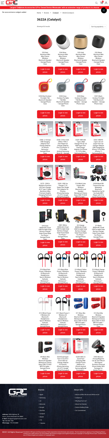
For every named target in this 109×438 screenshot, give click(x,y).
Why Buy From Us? (81, 401)
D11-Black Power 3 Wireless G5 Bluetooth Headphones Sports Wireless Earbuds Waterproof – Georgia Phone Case (63, 320)
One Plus (42, 410)
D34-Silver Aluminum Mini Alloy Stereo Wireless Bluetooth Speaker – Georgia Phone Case (63, 58)
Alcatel (41, 417)
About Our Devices (81, 404)
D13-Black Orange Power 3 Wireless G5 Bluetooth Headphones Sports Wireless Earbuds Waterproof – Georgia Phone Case (98, 277)
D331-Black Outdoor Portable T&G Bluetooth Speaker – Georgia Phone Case (98, 100)
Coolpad (55, 13)
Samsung (42, 398)
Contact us (78, 398)
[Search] (96, 3)
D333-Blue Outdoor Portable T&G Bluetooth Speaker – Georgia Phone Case (80, 100)
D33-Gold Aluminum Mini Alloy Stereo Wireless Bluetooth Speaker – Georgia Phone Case (80, 58)
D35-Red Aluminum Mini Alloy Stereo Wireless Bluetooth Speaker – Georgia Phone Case (45, 58)
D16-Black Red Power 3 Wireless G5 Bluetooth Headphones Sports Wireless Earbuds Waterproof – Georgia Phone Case (45, 277)
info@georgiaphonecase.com (17, 418)
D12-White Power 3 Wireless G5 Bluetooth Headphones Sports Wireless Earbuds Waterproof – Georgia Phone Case (45, 320)
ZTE (40, 420)
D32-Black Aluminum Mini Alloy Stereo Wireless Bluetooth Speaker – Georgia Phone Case (98, 58)
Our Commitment (80, 410)
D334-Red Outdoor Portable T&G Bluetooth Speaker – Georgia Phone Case (45, 100)
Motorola (42, 404)
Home (39, 13)
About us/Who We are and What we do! (87, 394)
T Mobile (42, 423)
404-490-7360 (9, 421)
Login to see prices (45, 70)
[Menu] (2, 3)
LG (40, 401)
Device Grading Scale (81, 407)
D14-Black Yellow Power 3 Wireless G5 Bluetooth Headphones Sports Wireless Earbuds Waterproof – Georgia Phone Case (81, 277)
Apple (41, 394)
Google (41, 407)
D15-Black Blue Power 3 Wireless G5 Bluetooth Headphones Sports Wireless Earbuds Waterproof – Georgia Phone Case (63, 277)
